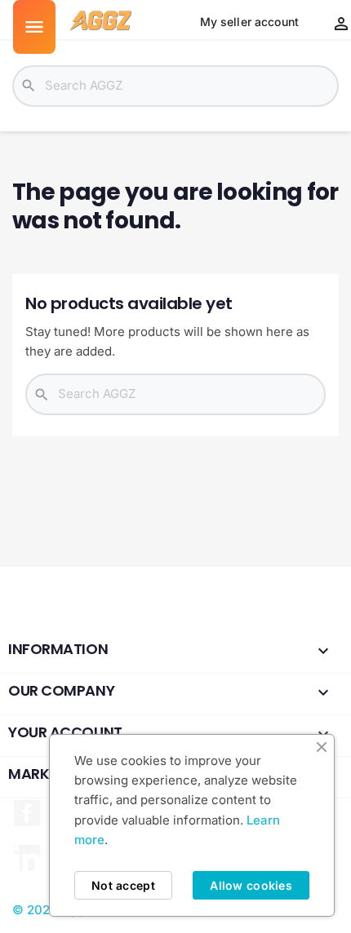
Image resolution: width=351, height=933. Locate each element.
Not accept (123, 885)
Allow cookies (251, 885)
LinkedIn (27, 858)
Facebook (27, 813)
